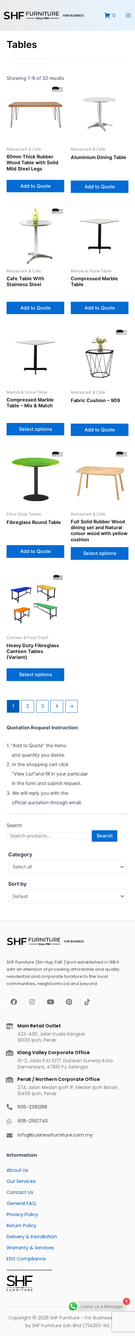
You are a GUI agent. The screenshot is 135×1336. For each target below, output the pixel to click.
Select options (35, 429)
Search (14, 825)
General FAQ (21, 1203)
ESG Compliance (26, 1259)
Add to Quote (35, 186)
